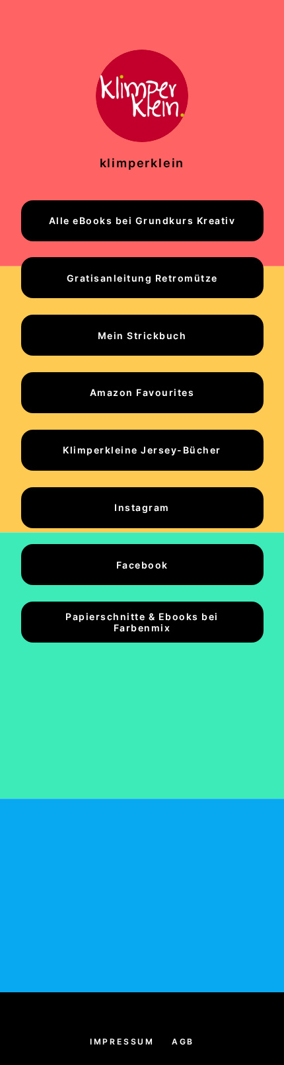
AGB (183, 1041)
